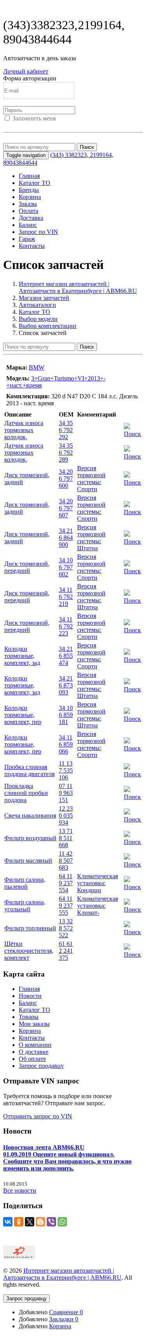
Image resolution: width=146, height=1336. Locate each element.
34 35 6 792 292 (66, 430)
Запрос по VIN (38, 231)
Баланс (28, 225)
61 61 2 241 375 (66, 950)
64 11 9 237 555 (66, 905)
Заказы (28, 204)
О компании (35, 1044)
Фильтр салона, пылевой (24, 883)
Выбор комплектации (47, 326)
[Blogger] (40, 1221)
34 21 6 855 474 (66, 655)
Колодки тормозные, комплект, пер (22, 715)
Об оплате (32, 1058)
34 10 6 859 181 (66, 715)
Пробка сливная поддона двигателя (29, 770)
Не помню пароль (27, 139)
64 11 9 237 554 (66, 883)
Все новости (19, 1190)
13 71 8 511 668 (66, 838)
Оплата (28, 211)
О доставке (33, 1051)
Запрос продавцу (41, 1065)
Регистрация (38, 125)
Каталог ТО (34, 183)
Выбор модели (38, 319)
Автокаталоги (37, 305)
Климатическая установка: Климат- (97, 905)
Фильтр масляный (28, 860)
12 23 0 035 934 (66, 815)
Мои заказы (34, 1023)
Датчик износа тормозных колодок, (23, 430)
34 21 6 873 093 (66, 685)
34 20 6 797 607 (66, 508)
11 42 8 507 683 (66, 860)
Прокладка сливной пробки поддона (26, 793)
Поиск (87, 147)
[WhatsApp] (62, 1221)
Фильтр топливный (30, 928)
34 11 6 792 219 (66, 596)
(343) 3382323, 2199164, (64, 32)
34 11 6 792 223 (66, 626)
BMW (36, 367)
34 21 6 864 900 (66, 537)
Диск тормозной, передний (26, 567)
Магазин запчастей (44, 298)
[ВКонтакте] (7, 1221)
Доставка (31, 218)
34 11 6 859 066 (66, 744)
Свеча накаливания (30, 815)
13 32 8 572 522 (66, 928)
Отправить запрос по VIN (37, 1116)
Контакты (32, 245)
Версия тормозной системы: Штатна (91, 537)
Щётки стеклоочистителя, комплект (28, 950)
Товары (29, 1016)
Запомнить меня (34, 118)
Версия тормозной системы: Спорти (91, 478)
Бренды (29, 190)
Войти (11, 125)
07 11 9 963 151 (66, 793)
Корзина (30, 197)
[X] (29, 1221)
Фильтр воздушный (30, 838)
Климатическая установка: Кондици (97, 883)
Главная (29, 176)
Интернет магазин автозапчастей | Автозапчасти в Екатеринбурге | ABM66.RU (78, 287)
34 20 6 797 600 (66, 478)
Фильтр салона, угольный (24, 905)
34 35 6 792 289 (66, 452)
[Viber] (51, 1221)
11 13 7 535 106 (66, 770)
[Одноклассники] (18, 1221)
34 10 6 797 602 (66, 567)
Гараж (27, 238)
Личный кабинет (25, 71)
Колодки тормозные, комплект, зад (22, 655)
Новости (30, 995)
